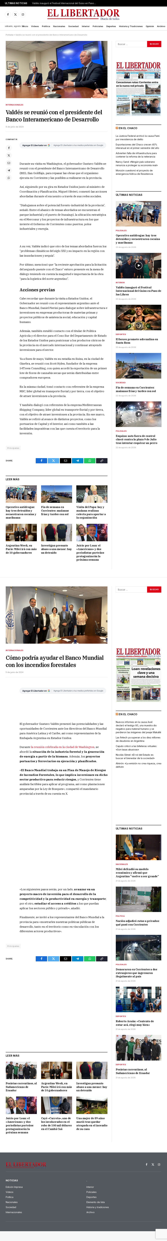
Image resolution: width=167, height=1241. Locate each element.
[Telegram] (9, 170)
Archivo (161, 26)
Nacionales (59, 26)
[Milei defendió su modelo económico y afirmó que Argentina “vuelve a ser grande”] (138, 847)
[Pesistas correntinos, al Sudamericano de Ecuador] (21, 1070)
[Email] (9, 163)
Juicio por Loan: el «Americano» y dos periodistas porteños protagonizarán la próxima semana (90, 552)
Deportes (111, 26)
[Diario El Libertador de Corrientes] (83, 14)
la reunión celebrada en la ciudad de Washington (62, 747)
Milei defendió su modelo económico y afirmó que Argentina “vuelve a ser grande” (137, 872)
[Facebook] (9, 148)
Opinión (150, 26)
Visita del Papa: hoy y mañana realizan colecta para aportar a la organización (91, 512)
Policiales (98, 26)
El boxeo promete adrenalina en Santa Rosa (137, 341)
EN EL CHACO (128, 128)
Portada (9, 35)
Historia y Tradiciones (131, 26)
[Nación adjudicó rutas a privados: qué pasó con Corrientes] (138, 899)
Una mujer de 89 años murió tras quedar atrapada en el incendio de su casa (91, 1123)
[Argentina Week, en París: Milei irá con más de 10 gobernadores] (21, 532)
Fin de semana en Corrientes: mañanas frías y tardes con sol (55, 510)
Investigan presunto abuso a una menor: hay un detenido (56, 549)
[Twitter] (9, 155)
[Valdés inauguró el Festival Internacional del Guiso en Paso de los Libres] (138, 265)
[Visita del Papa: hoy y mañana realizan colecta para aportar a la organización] (91, 494)
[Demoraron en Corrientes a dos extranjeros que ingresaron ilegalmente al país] (138, 947)
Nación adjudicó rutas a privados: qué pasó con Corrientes (137, 922)
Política (46, 26)
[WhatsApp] (9, 178)
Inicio (25, 26)
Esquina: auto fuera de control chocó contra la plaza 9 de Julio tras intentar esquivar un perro (136, 439)
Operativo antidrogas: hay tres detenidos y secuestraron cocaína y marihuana (21, 512)
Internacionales (14, 105)
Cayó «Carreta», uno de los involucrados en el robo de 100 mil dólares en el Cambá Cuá (56, 1123)
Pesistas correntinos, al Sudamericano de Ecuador (21, 1087)
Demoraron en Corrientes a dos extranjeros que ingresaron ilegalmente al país (136, 973)
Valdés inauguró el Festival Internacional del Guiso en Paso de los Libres (64, 3)
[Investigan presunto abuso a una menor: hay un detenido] (56, 532)
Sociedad (73, 26)
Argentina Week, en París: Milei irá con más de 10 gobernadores (21, 549)
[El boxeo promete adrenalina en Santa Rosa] (138, 317)
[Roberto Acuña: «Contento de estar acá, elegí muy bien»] (138, 999)
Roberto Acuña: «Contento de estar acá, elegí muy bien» (135, 1023)
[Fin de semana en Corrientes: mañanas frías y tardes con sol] (56, 494)
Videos (35, 26)
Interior (86, 26)
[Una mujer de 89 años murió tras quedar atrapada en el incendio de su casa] (91, 1105)
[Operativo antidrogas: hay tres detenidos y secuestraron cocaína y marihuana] (21, 494)
